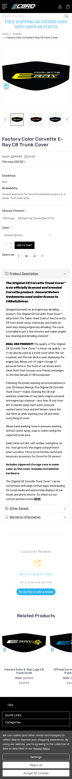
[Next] (67, 119)
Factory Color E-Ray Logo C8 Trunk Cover (24, 671)
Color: (7, 227)
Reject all (36, 765)
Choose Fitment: (14, 210)
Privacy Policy (41, 748)
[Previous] (5, 119)
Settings (36, 757)
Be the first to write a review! (36, 592)
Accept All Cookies (36, 773)
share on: (8, 254)
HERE (37, 499)
